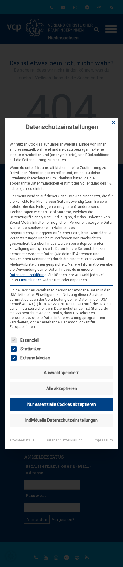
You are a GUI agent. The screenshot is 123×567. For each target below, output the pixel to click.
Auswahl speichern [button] (61, 372)
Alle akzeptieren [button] (61, 388)
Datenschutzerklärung (28, 275)
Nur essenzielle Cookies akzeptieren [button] (61, 404)
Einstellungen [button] (30, 280)
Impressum (103, 440)
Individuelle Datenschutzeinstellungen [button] (61, 420)
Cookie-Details (22, 440)
